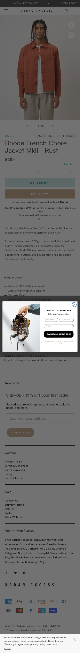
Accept (7, 649)
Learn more (51, 645)
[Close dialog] (74, 304)
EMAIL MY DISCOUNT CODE (59, 334)
